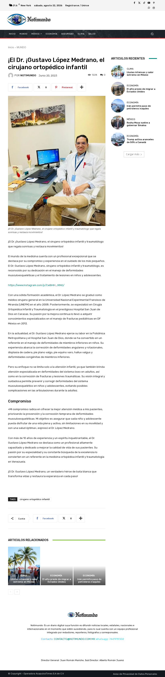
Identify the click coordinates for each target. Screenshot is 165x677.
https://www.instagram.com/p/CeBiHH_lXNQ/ (36, 285)
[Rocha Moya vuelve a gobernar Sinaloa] (118, 122)
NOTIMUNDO (28, 75)
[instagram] (153, 7)
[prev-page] (10, 591)
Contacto (47, 638)
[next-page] (17, 591)
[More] (81, 87)
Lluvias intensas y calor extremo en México (24, 580)
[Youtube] (148, 3)
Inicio (11, 47)
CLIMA (23, 576)
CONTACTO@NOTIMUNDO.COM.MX (74, 638)
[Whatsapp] (148, 7)
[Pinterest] (153, 3)
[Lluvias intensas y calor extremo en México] (24, 566)
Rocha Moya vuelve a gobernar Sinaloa (138, 124)
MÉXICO (131, 119)
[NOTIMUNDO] (11, 75)
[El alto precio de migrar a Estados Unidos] (57, 566)
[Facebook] (134, 3)
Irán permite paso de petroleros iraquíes (89, 580)
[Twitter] (139, 3)
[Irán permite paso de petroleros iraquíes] (89, 566)
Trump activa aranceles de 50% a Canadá (140, 140)
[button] (152, 34)
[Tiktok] (144, 3)
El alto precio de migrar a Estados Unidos (56, 580)
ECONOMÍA (56, 576)
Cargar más (132, 154)
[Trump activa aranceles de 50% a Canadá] (118, 139)
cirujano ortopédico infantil (35, 499)
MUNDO (21, 47)
